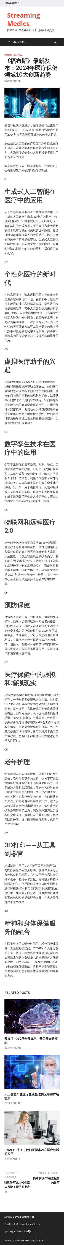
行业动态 (18, 55)
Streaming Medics (23, 19)
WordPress (24, 1240)
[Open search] (55, 42)
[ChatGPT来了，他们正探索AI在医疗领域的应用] (32, 1129)
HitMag (40, 1240)
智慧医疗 (8, 55)
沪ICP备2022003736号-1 (18, 1231)
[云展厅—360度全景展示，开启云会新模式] (32, 1017)
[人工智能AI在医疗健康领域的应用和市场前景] (32, 1073)
